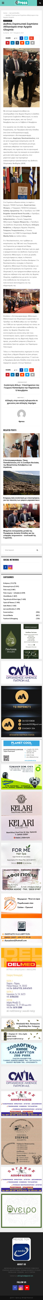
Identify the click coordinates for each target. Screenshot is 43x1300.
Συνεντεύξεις (8, 612)
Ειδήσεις (6, 583)
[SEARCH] (37, 550)
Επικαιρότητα (8, 586)
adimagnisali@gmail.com (25, 1276)
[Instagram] (21, 1287)
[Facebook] (15, 1287)
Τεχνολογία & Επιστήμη (11, 599)
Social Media (8, 615)
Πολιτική (6, 590)
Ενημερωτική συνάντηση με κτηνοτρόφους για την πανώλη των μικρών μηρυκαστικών (21, 499)
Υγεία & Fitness (8, 602)
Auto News (7, 606)
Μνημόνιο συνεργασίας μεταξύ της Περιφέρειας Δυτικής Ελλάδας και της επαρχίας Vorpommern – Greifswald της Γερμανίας (19, 534)
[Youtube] (26, 1287)
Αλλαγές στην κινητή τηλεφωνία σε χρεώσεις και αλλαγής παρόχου (21, 402)
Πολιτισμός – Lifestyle (11, 593)
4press (7, 33)
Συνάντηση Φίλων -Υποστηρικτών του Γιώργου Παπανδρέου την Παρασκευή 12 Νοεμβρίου (21, 388)
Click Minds (7, 596)
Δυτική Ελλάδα (8, 20)
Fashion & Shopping (10, 618)
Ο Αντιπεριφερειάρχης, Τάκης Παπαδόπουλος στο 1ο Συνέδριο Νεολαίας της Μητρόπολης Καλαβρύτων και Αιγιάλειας (21, 464)
